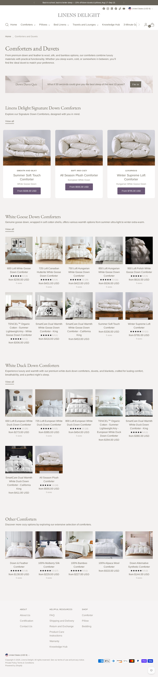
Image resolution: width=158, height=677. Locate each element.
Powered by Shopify (13, 666)
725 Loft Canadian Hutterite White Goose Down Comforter (49, 272)
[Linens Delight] (79, 15)
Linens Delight (27, 660)
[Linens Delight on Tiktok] (119, 8)
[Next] (123, 2)
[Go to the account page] (144, 25)
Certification (26, 620)
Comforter (87, 615)
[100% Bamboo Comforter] (79, 545)
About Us (25, 615)
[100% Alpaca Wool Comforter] (109, 545)
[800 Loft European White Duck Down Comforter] (79, 403)
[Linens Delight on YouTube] (124, 8)
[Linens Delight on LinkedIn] (111, 8)
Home (8, 36)
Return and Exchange (62, 626)
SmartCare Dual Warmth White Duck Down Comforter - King (139, 425)
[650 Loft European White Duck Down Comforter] (19, 403)
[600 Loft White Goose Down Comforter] (19, 250)
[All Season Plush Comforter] (49, 459)
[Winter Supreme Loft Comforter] (139, 306)
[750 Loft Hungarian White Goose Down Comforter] (79, 250)
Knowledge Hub (58, 646)
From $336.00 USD (26, 191)
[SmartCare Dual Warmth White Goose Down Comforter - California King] (79, 306)
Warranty (54, 641)
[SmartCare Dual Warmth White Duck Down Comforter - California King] (19, 459)
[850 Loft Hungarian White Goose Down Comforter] (109, 250)
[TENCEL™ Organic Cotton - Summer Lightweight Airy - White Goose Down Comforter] (19, 306)
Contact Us (26, 626)
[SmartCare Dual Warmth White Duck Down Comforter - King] (139, 403)
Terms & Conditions (25, 663)
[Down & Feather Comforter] (19, 545)
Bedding (86, 626)
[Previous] (34, 2)
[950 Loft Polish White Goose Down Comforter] (139, 250)
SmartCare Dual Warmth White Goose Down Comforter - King (49, 328)
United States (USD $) (141, 9)
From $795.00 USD (131, 191)
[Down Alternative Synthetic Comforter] (139, 545)
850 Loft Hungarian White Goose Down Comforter (109, 272)
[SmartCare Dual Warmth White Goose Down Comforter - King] (49, 306)
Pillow (85, 620)
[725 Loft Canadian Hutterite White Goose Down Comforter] (49, 250)
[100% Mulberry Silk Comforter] (49, 545)
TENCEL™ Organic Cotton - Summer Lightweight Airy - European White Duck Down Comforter (109, 428)
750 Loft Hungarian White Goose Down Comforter (79, 272)
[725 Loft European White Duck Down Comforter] (49, 403)
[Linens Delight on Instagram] (107, 8)
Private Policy (11, 663)
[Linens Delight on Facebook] (103, 8)
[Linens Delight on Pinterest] (115, 8)
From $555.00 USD (79, 187)
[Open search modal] (7, 25)
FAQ (52, 615)
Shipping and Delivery (62, 620)
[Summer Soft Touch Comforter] (109, 306)
